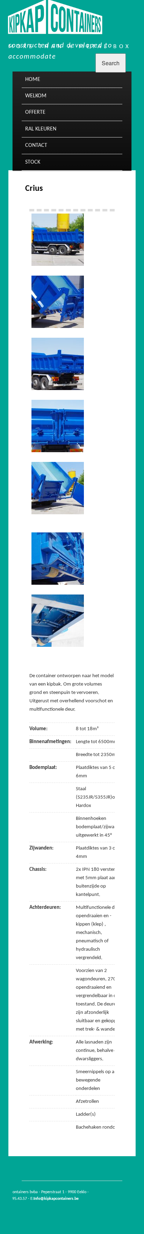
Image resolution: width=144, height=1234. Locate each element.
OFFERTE (35, 112)
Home (32, 79)
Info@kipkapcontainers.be (56, 1199)
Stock (32, 162)
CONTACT (36, 145)
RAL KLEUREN (40, 129)
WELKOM (35, 96)
